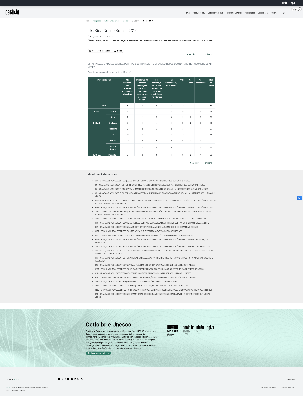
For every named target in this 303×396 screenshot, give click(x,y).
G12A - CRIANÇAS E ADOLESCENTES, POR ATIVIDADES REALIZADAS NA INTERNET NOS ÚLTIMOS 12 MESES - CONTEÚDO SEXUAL (151, 219)
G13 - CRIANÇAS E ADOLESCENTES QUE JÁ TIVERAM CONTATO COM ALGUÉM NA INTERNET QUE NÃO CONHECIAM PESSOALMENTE (152, 223)
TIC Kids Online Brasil (111, 21)
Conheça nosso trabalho (98, 353)
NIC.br (16, 379)
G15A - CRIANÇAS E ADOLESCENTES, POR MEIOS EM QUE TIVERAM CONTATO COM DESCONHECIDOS (138, 231)
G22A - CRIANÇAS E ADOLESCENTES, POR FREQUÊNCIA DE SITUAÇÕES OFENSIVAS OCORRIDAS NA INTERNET (142, 286)
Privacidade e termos (268, 388)
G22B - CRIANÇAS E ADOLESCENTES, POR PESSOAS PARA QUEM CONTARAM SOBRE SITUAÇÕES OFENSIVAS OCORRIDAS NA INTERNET (153, 290)
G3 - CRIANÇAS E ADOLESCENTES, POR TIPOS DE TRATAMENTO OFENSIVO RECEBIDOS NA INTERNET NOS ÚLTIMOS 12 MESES (150, 185)
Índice (119, 51)
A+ (293, 9)
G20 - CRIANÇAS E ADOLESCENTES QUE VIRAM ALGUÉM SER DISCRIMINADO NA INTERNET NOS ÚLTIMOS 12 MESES (145, 265)
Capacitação (263, 13)
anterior (192, 54)
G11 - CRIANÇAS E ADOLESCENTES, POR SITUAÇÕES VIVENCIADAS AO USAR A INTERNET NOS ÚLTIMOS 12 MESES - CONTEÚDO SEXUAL (154, 207)
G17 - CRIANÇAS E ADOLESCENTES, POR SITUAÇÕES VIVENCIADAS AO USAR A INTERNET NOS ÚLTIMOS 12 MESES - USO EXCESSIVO (152, 246)
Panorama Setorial (234, 13)
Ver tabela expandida (101, 51)
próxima (208, 54)
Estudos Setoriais (215, 13)
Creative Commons (287, 388)
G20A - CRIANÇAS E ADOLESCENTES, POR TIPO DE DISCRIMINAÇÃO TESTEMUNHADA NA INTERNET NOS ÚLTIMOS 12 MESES (149, 269)
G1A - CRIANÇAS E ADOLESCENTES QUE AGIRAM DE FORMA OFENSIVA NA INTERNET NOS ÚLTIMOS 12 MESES (142, 181)
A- (296, 9)
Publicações (250, 13)
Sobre (274, 13)
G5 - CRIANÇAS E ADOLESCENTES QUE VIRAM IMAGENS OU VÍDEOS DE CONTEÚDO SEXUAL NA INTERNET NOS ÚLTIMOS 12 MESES (151, 189)
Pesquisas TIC (199, 13)
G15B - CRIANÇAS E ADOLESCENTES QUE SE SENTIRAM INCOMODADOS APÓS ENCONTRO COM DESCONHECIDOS (144, 235)
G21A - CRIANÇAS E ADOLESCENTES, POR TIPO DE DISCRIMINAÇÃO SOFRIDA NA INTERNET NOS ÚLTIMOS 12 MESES (145, 277)
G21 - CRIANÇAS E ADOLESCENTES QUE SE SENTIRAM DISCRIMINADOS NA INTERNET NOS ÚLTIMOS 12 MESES (143, 273)
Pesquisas (97, 21)
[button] (284, 13)
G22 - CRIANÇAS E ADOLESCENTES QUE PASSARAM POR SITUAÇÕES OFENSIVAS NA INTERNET (136, 281)
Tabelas (125, 21)
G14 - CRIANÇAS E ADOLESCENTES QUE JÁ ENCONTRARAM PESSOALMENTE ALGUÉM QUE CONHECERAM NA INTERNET (146, 227)
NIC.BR (9, 388)
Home (187, 13)
